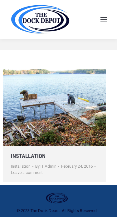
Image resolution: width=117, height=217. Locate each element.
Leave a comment (27, 172)
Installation (28, 156)
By (45, 166)
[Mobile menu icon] (104, 19)
